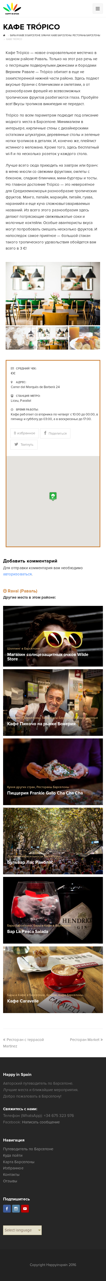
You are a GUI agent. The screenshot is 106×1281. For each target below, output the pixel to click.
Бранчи (52, 995)
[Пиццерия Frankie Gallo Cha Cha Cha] (53, 771)
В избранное (24, 433)
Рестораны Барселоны (23, 718)
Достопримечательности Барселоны (33, 856)
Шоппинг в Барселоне (23, 649)
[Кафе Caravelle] (53, 979)
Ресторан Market (84, 1039)
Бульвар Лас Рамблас (30, 862)
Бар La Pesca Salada (27, 931)
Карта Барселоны (18, 1162)
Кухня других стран (21, 787)
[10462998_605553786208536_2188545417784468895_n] (53, 293)
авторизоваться (17, 574)
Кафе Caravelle (23, 1001)
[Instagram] (16, 1209)
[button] (53, 496)
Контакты (11, 1174)
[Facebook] (7, 1209)
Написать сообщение (41, 1122)
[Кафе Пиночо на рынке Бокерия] (53, 702)
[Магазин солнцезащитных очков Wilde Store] (53, 636)
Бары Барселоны (19, 926)
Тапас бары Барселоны (58, 718)
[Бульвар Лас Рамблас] (53, 841)
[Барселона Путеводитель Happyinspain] (12, 8)
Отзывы (10, 1181)
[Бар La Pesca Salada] (53, 910)
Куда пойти (12, 1155)
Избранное (13, 1168)
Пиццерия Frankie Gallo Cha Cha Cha (45, 793)
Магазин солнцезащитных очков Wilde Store (48, 656)
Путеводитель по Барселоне (28, 1149)
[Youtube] (25, 1209)
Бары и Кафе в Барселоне (52, 926)
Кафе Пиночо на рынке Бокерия (41, 724)
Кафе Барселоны (70, 995)
